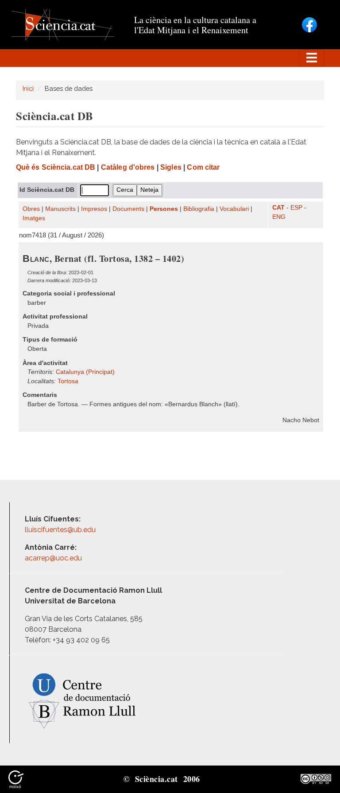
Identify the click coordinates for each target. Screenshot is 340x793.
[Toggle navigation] (311, 58)
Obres (31, 209)
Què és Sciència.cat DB (55, 167)
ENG (279, 217)
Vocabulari (234, 209)
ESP (296, 207)
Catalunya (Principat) (85, 372)
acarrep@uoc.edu (53, 558)
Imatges (34, 218)
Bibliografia (198, 209)
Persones (164, 209)
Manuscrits (60, 209)
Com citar (203, 167)
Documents (128, 209)
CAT (278, 207)
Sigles (171, 167)
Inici (28, 88)
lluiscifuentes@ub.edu (61, 529)
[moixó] (15, 778)
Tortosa (68, 381)
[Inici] (62, 24)
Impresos (94, 209)
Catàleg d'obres (128, 167)
